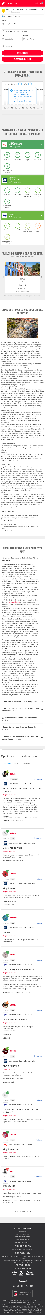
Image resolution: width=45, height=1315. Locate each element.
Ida (3, 35)
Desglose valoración (9, 795)
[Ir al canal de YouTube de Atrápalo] (31, 1286)
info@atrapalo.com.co (25, 1269)
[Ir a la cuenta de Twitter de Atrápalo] (18, 1286)
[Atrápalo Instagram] (27, 1286)
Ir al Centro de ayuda (22, 1234)
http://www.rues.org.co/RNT (33, 1312)
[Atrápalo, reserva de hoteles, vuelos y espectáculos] (3, 3)
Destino (4, 28)
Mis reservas (22, 1232)
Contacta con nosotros (22, 1237)
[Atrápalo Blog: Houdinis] (14, 1286)
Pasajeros (5, 43)
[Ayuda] (36, 3)
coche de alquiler (14, 602)
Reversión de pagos (22, 1239)
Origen (4, 20)
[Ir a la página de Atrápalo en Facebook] (22, 1286)
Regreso (25, 35)
